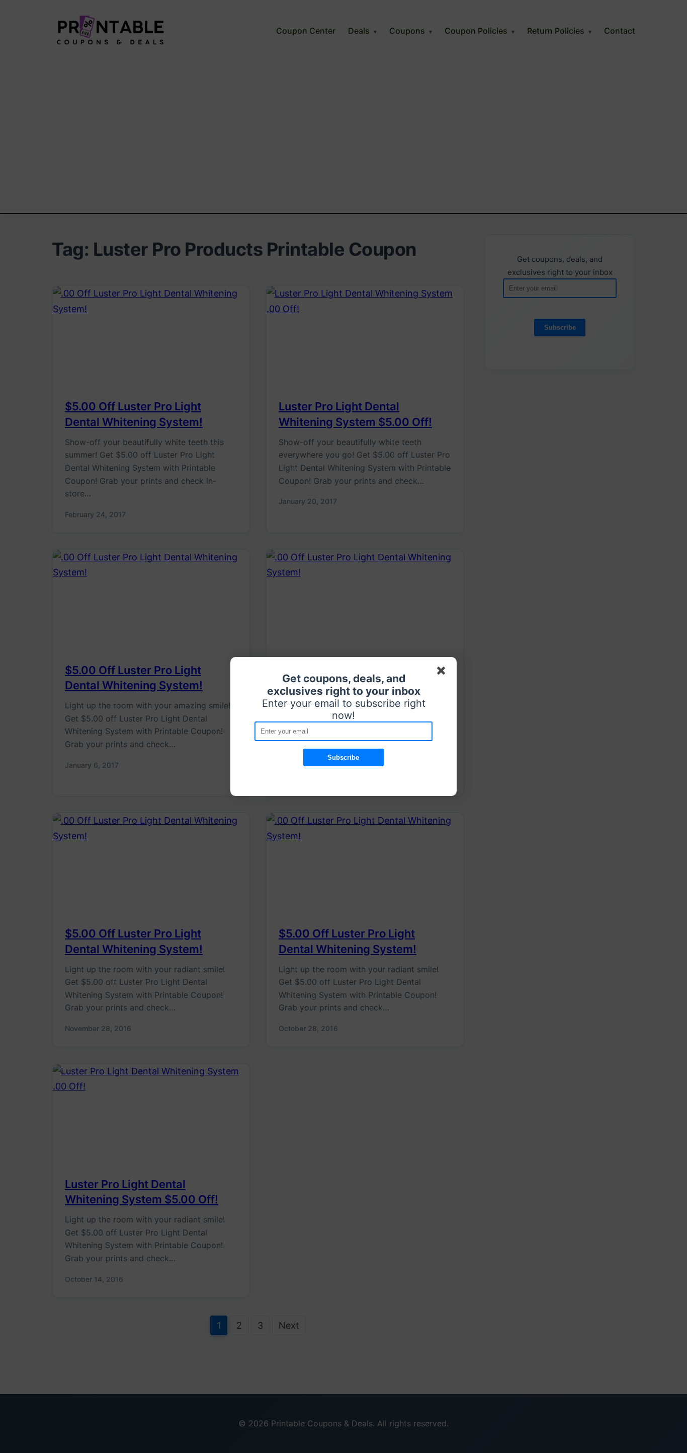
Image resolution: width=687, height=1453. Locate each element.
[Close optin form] (443, 673)
